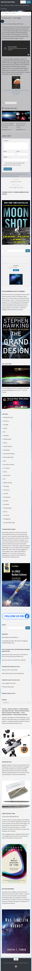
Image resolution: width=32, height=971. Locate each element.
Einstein (5, 428)
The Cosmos (12, 13)
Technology (6, 486)
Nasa (4, 461)
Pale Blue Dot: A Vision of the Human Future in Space (16, 90)
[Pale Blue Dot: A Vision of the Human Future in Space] (16, 88)
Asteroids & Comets (8, 417)
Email (18, 151)
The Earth (5, 493)
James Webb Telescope (9, 453)
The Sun (5, 511)
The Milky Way (6, 497)
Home (2, 5)
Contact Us (6, 5)
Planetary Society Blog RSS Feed (11, 680)
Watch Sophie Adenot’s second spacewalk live (13, 673)
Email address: (16, 265)
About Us (17, 5)
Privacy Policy (4, 8)
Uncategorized (6, 519)
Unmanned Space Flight (9, 522)
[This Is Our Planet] (16, 386)
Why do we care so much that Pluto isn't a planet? (14, 660)
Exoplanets (6, 435)
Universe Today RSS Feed (8, 693)
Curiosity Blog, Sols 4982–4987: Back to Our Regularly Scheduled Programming (15, 642)
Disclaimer (12, 5)
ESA (4, 432)
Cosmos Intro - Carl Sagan (11, 102)
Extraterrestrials (7, 439)
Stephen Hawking (7, 482)
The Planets (6, 504)
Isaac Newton (6, 450)
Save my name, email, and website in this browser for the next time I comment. (14, 164)
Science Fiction (6, 475)
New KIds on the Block (8, 464)
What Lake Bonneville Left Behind (10, 637)
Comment (6, 140)
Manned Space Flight (8, 457)
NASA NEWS (5, 634)
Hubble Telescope (7, 446)
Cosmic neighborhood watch (9, 683)
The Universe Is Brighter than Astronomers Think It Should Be (8, 125)
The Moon (5, 501)
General (5, 443)
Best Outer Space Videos (8, 2)
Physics (5, 472)
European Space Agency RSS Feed (11, 666)
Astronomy (6, 421)
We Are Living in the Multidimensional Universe (21, 125)
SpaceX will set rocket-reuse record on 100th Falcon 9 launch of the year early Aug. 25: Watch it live (15, 655)
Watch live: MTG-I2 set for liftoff (9, 670)
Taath (4, 21)
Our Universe (6, 468)
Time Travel (6, 515)
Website (5, 157)
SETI (4, 479)
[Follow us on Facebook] (16, 966)
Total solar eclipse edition (8, 687)
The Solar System (7, 508)
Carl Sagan (5, 13)
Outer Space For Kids (24, 5)
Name (5, 151)
